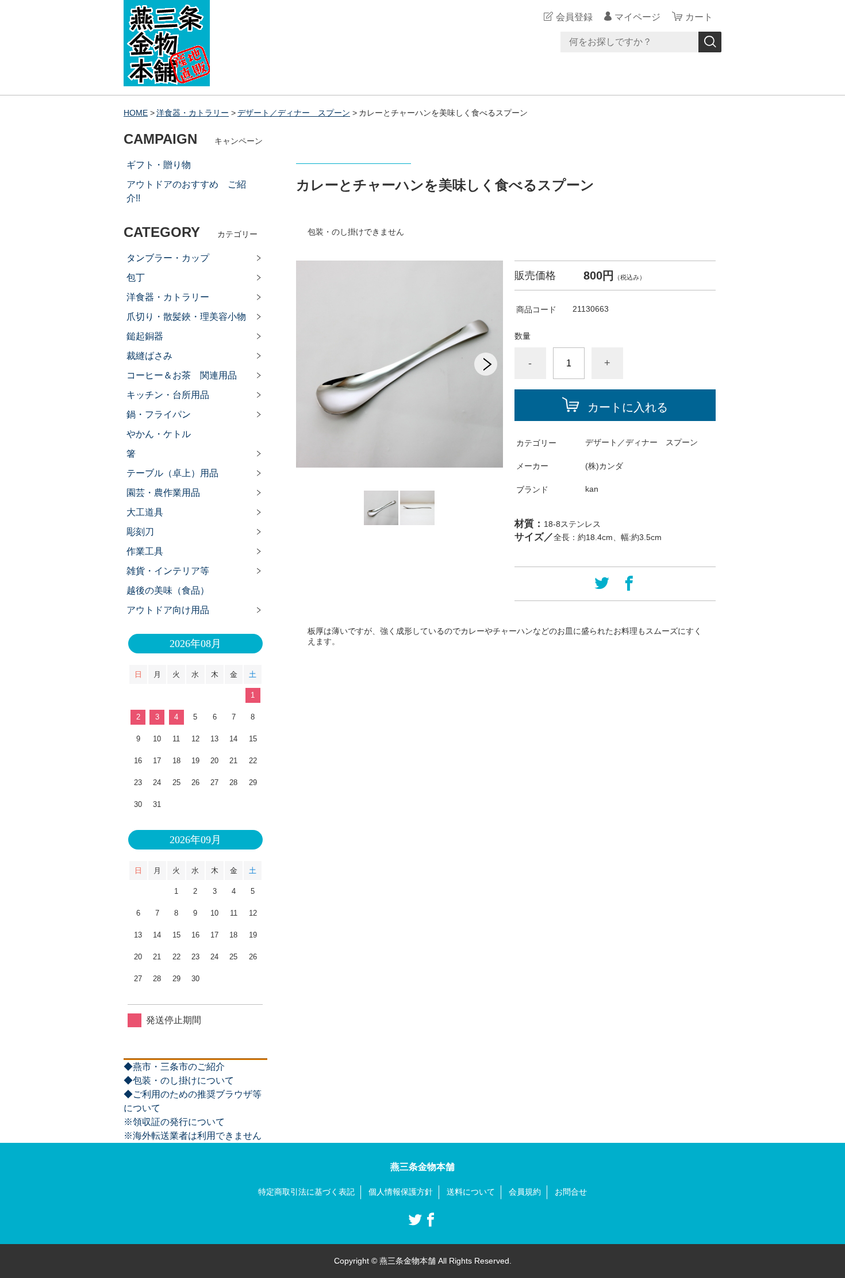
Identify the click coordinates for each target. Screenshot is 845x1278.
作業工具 (144, 551)
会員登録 (574, 17)
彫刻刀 (140, 532)
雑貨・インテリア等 (167, 571)
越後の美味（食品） (167, 590)
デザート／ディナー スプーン (293, 112)
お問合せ (571, 1191)
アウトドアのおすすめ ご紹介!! (186, 191)
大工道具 (144, 512)
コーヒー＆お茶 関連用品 (181, 375)
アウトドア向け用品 (167, 610)
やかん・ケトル (158, 434)
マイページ (637, 17)
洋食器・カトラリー (192, 112)
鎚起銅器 (144, 336)
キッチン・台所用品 (167, 395)
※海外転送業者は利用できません (193, 1136)
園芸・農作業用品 (163, 493)
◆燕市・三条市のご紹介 (174, 1067)
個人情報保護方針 (400, 1191)
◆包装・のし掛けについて (179, 1080)
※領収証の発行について (174, 1122)
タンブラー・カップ (167, 258)
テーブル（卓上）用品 (172, 473)
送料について (471, 1191)
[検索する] (709, 42)
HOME (136, 112)
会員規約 (525, 1191)
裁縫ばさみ (149, 356)
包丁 (135, 277)
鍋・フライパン (158, 414)
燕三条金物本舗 (422, 1167)
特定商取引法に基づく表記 (306, 1191)
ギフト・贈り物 (158, 165)
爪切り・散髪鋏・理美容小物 (186, 317)
